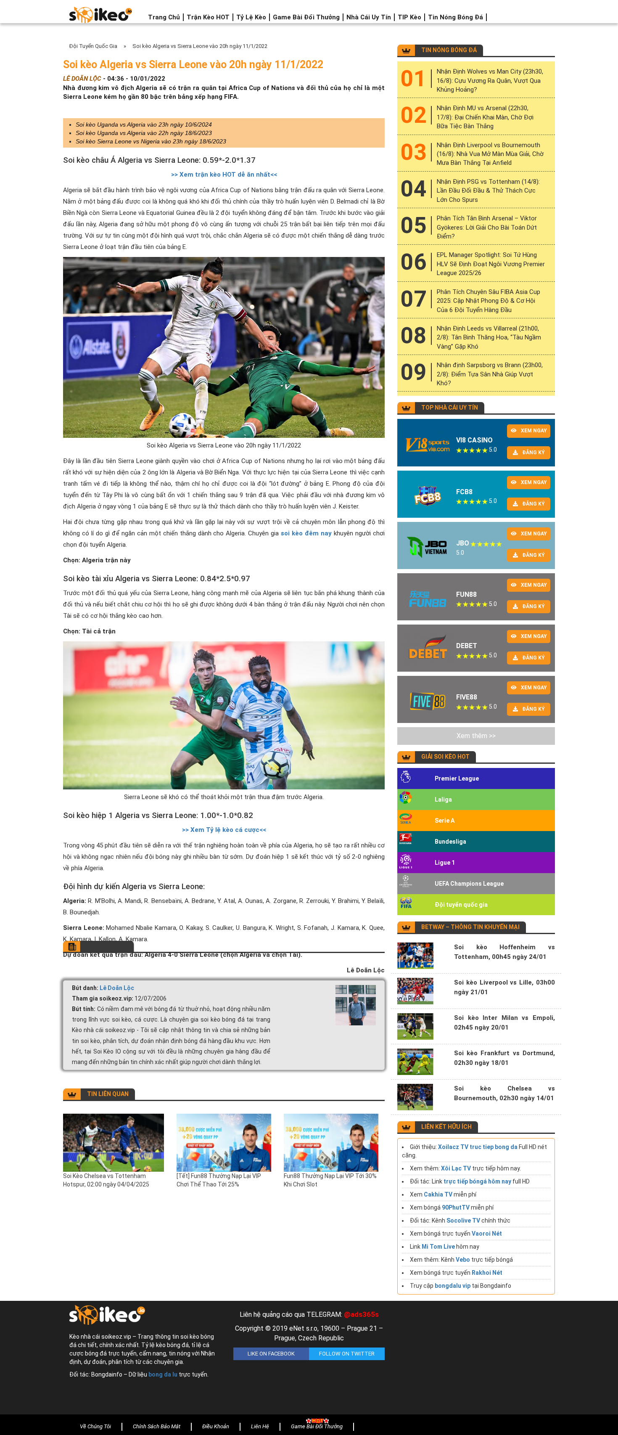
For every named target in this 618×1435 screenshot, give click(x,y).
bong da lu (162, 1374)
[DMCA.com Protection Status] (473, 1359)
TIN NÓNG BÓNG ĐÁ (449, 50)
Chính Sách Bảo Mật (156, 1426)
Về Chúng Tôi (95, 1426)
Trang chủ (164, 17)
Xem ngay (534, 431)
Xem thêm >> (476, 736)
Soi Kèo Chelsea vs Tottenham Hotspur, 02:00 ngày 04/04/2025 (106, 1180)
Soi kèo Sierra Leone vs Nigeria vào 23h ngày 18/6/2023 (151, 141)
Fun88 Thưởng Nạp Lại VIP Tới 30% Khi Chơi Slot (330, 1180)
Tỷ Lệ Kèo (251, 17)
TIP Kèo (409, 17)
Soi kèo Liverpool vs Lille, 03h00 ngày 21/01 (504, 987)
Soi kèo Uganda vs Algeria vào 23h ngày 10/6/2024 (144, 124)
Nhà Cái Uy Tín (368, 17)
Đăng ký (533, 452)
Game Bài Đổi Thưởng (306, 17)
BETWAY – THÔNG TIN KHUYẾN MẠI (470, 927)
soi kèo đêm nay (306, 533)
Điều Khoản (215, 1426)
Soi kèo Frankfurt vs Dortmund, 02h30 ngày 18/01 (504, 1058)
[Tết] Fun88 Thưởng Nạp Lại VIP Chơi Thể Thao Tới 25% (219, 1180)
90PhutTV (456, 1207)
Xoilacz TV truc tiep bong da (478, 1147)
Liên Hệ (260, 1426)
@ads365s (361, 1314)
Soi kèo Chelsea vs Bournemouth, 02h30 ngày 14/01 (504, 1093)
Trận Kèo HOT (208, 17)
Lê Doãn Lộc (117, 988)
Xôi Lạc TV (456, 1168)
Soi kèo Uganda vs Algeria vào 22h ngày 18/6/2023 (144, 133)
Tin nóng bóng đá (455, 17)
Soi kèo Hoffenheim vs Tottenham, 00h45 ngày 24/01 (504, 952)
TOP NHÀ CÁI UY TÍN (449, 407)
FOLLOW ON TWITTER (347, 1353)
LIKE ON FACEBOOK (271, 1353)
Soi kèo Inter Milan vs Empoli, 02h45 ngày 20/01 (504, 1022)
